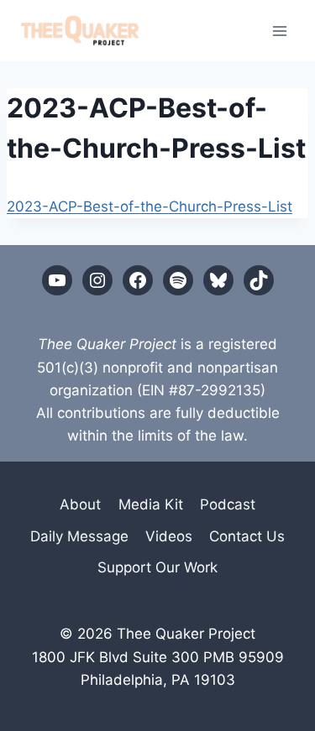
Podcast (227, 504)
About (80, 504)
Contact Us (247, 536)
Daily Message (79, 536)
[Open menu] (279, 31)
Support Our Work (157, 567)
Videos (168, 536)
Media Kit (150, 504)
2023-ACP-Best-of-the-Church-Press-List (149, 206)
